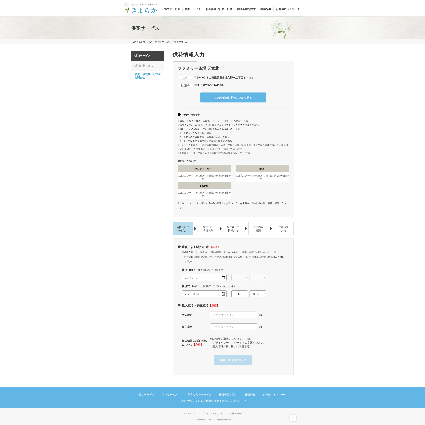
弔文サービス (172, 9)
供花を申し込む (163, 41)
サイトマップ (189, 413)
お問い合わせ (236, 413)
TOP (133, 41)
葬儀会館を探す (246, 9)
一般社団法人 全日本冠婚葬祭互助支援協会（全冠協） (211, 401)
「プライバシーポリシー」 (226, 342)
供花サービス (193, 9)
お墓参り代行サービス (219, 9)
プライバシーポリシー (212, 413)
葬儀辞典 (265, 9)
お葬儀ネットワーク (288, 9)
